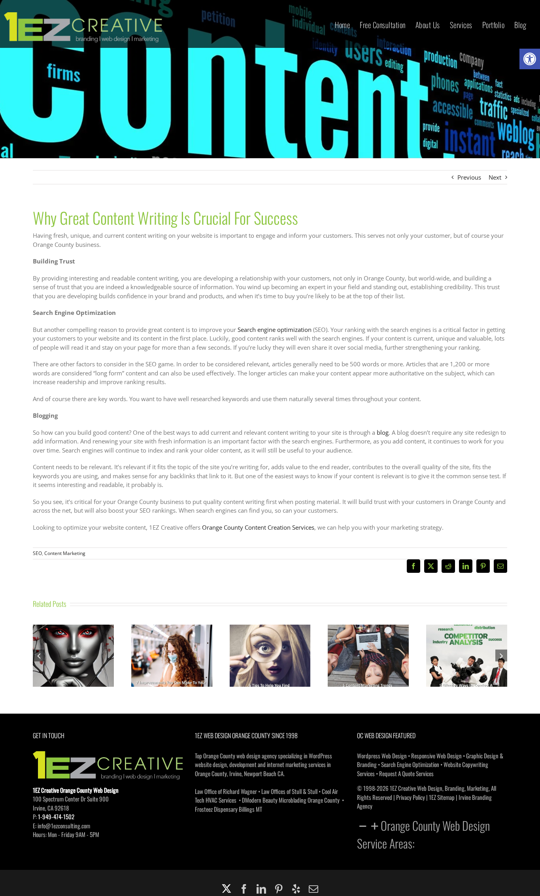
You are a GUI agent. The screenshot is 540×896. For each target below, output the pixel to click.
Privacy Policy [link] (410, 797)
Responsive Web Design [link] (436, 755)
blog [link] (383, 432)
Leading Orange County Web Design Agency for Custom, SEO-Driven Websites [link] (73, 639)
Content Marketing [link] (64, 553)
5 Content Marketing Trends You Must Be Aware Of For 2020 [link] (368, 644)
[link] (529, 59)
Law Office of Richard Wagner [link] (226, 791)
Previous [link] (469, 177)
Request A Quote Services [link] (406, 773)
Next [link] (495, 177)
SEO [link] (37, 553)
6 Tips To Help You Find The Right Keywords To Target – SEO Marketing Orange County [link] (270, 639)
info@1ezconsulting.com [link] (64, 825)
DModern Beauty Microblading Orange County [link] (291, 800)
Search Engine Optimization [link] (410, 764)
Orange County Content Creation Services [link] (258, 527)
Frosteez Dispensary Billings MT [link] (228, 809)
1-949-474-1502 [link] (56, 816)
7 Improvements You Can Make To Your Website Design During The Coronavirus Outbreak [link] (171, 639)
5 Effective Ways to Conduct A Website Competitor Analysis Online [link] (466, 639)
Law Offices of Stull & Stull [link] (289, 791)
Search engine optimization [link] (275, 329)
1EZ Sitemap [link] (442, 797)
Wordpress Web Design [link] (382, 755)
